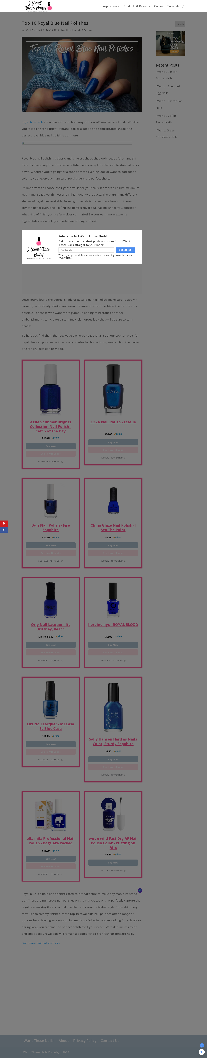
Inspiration (109, 6)
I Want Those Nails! (34, 30)
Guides (158, 6)
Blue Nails (66, 30)
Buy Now (51, 446)
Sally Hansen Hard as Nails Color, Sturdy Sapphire (113, 741)
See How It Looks (51, 453)
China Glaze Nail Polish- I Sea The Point (113, 527)
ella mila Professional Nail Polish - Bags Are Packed (51, 840)
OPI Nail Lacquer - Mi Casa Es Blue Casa (50, 726)
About (64, 1040)
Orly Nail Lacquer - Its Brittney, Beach (50, 626)
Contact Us (110, 1040)
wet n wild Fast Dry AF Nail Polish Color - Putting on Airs (113, 843)
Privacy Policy (84, 1040)
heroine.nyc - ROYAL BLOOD (113, 624)
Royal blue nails (32, 122)
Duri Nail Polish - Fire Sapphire (50, 527)
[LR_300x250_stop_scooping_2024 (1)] (170, 55)
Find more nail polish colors (41, 943)
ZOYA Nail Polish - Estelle (113, 422)
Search (180, 23)
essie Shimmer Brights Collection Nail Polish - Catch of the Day (50, 426)
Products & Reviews (137, 6)
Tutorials (173, 6)
